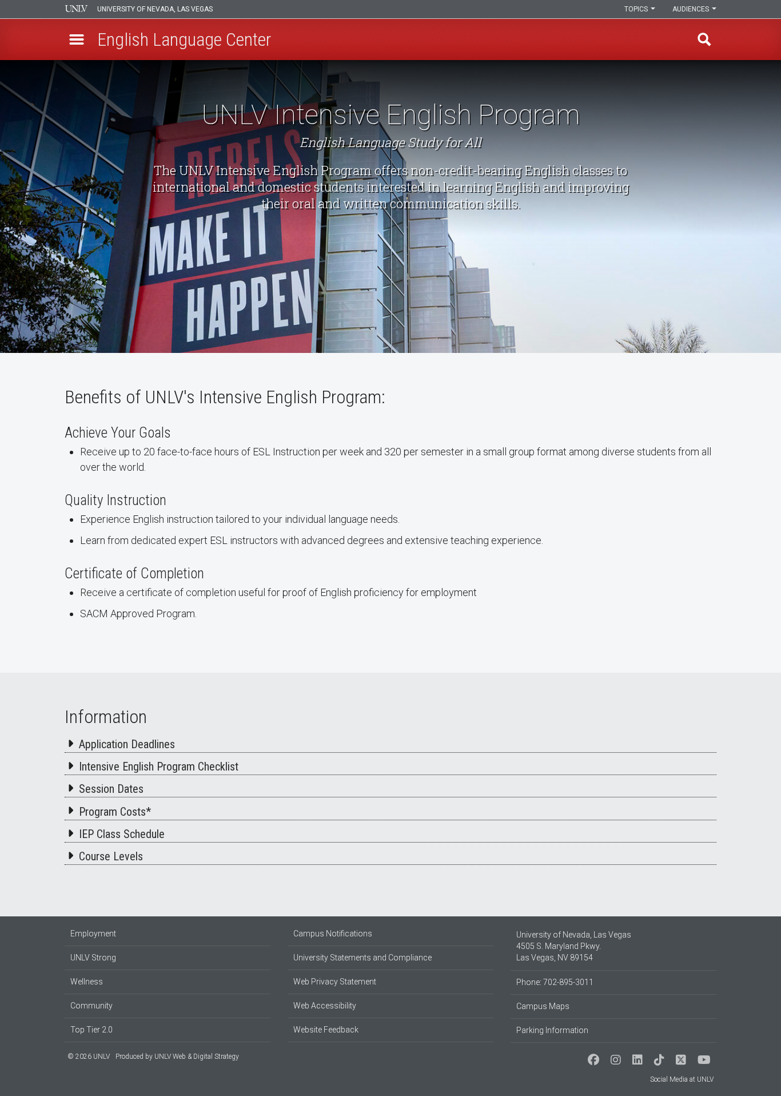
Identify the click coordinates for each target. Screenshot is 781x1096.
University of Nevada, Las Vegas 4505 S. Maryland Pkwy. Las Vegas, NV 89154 (573, 946)
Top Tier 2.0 (91, 1029)
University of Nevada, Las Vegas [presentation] (155, 9)
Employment (93, 933)
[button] (76, 39)
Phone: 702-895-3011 (554, 982)
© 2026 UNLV (88, 1057)
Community (91, 1005)
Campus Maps (542, 1006)
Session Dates (111, 789)
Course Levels (111, 856)
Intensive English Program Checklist (158, 766)
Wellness (86, 981)
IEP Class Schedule (122, 834)
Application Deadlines (127, 744)
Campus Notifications (332, 933)
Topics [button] (636, 9)
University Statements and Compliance (362, 957)
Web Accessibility (324, 1005)
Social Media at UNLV (682, 1079)
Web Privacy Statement (334, 981)
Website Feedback (325, 1029)
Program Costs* (115, 812)
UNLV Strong (93, 957)
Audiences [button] (691, 9)
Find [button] (704, 39)
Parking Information (552, 1030)
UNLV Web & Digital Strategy (196, 1057)
